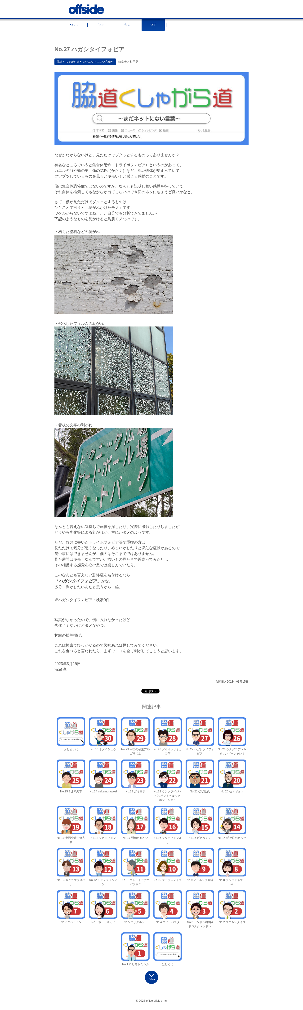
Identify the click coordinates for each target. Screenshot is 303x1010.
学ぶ (100, 25)
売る (127, 25)
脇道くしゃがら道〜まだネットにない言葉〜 (85, 61)
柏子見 (134, 61)
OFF (153, 25)
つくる (74, 25)
